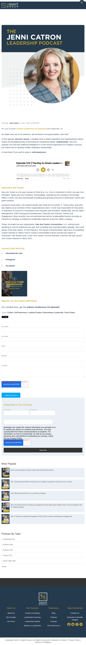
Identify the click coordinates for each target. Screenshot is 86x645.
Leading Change (35, 312)
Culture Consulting (32, 613)
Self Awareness (20, 312)
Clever (63, 640)
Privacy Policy (74, 640)
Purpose (8, 550)
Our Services (32, 608)
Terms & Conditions (43, 642)
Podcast (8, 544)
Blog (53, 613)
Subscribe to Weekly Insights (75, 618)
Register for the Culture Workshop (19, 301)
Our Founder (11, 617)
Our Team (11, 621)
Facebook (10, 266)
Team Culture (69, 312)
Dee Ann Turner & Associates (49, 224)
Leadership (9, 539)
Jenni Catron (14, 123)
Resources (54, 608)
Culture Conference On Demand (43, 307)
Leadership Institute (32, 621)
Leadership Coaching (32, 617)
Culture (10, 312)
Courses (53, 621)
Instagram (10, 260)
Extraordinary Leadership (52, 312)
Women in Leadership (32, 626)
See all (4, 566)
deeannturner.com (14, 253)
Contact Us (75, 613)
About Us (11, 608)
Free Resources (54, 626)
